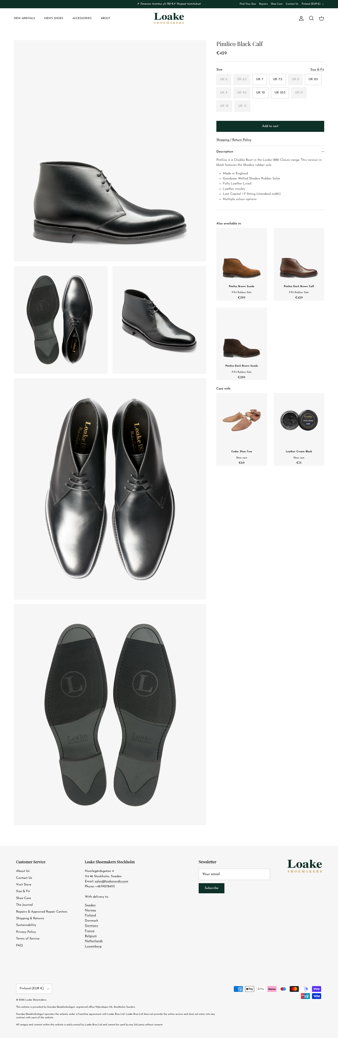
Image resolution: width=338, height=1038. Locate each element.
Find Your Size (248, 4)
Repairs (263, 4)
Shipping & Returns (30, 918)
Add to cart (270, 126)
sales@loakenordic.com (111, 881)
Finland (90, 915)
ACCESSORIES (82, 18)
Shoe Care (277, 4)
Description (224, 151)
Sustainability (26, 925)
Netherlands (94, 941)
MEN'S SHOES (53, 18)
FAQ (19, 945)
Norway (90, 910)
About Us (23, 871)
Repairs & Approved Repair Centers (41, 912)
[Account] (300, 18)
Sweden (90, 905)
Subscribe (211, 888)
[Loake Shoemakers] (169, 18)
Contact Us (292, 4)
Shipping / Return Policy (233, 140)
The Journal (24, 905)
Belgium (91, 936)
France (90, 931)
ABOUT (105, 18)
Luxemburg (93, 946)
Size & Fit (23, 891)
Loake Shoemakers (35, 1000)
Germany (91, 926)
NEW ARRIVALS (24, 18)
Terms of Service (28, 938)
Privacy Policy (26, 932)
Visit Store (23, 884)
